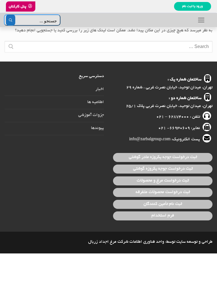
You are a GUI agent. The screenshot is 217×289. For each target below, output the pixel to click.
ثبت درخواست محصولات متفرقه (163, 192)
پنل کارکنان (18, 7)
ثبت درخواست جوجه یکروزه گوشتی (163, 169)
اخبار (100, 89)
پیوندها (97, 128)
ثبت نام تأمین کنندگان (163, 204)
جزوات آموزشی (91, 115)
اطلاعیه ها (95, 102)
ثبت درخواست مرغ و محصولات (163, 180)
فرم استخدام (162, 215)
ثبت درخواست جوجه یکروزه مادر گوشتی (163, 157)
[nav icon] (201, 20)
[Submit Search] (10, 20)
